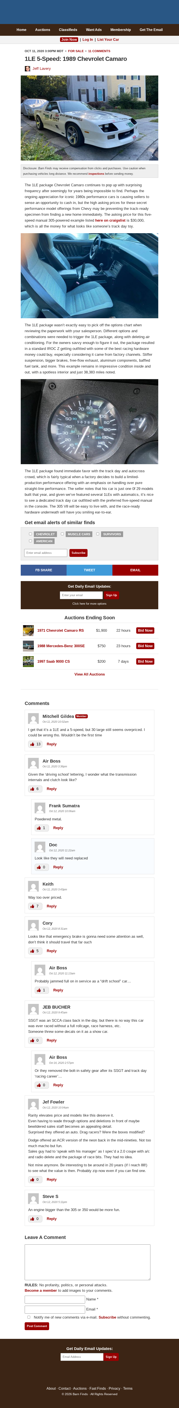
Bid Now (145, 630)
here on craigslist (110, 220)
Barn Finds (89, 13)
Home (21, 30)
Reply (52, 744)
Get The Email (151, 30)
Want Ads (94, 30)
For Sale (76, 51)
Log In (88, 39)
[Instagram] (99, 1374)
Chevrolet (45, 534)
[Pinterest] (89, 1374)
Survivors (112, 534)
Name (91, 1299)
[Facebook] (71, 1374)
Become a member (41, 1290)
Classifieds (68, 30)
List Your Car (108, 39)
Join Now (69, 39)
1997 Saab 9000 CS (53, 661)
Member (81, 716)
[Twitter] (80, 1374)
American (44, 541)
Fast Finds (98, 1388)
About (51, 1388)
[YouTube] (108, 1374)
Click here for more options (89, 603)
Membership (120, 30)
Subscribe (107, 1317)
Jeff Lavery (42, 69)
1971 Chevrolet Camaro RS (60, 630)
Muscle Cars (79, 534)
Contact (65, 1388)
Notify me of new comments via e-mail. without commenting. (92, 1317)
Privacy (114, 1388)
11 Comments (99, 51)
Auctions (42, 30)
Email (90, 1309)
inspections (96, 173)
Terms (128, 1388)
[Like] (32, 744)
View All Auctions (89, 674)
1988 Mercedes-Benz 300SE (61, 646)
